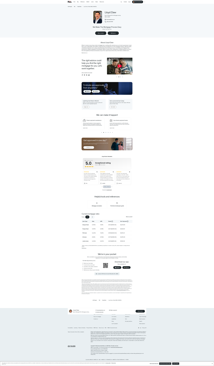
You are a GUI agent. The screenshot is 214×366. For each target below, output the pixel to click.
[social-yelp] (86, 75)
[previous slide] (117, 77)
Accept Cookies (175, 363)
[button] (88, 147)
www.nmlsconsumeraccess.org (116, 347)
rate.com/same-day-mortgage (121, 290)
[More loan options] (145, 2)
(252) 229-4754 (100, 312)
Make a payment (113, 310)
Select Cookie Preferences (154, 363)
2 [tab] (92, 217)
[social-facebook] (82, 75)
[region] (107, 363)
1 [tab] (87, 217)
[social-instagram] (84, 75)
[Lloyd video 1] (119, 66)
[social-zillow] (89, 75)
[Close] (212, 363)
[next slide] (122, 77)
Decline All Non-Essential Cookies (165, 363)
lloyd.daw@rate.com (101, 310)
